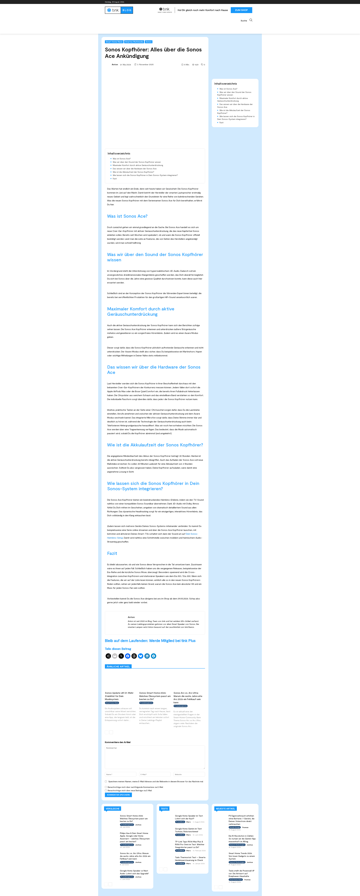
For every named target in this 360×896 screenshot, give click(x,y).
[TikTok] (249, 2)
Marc (188, 822)
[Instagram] (241, 2)
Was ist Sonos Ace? (122, 158)
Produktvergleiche (197, 660)
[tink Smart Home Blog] (130, 10)
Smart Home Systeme (145, 660)
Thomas (245, 827)
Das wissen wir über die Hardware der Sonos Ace (135, 168)
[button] (248, 20)
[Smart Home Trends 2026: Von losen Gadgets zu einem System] (220, 855)
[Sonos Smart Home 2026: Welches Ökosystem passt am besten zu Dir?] (155, 680)
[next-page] (111, 732)
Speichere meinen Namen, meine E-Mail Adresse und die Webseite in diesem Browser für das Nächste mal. (155, 781)
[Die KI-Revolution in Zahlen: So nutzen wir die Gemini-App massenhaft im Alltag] (220, 837)
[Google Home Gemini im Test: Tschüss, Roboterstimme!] (166, 831)
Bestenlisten (167, 662)
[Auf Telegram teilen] (153, 656)
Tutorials (181, 662)
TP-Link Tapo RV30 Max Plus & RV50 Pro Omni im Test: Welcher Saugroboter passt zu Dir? (189, 844)
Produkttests (179, 660)
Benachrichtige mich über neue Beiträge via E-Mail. (130, 790)
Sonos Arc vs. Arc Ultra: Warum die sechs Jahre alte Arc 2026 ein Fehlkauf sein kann (135, 856)
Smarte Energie (235, 827)
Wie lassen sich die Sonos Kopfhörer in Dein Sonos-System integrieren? (145, 175)
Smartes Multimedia (134, 41)
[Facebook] (237, 2)
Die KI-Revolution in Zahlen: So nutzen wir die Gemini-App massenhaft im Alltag (242, 838)
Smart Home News (114, 41)
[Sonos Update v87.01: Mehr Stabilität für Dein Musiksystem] (120, 680)
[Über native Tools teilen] (108, 656)
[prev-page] (106, 732)
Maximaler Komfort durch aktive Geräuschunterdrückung (138, 165)
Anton (115, 64)
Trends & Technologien (237, 845)
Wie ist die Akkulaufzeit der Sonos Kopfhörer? (133, 172)
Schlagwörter (126, 660)
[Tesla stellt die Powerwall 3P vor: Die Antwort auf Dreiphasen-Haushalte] (220, 872)
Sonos (149, 41)
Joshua (138, 825)
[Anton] (108, 64)
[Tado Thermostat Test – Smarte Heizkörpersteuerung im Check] (166, 860)
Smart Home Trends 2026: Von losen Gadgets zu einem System (242, 856)
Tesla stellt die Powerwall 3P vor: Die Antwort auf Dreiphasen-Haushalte (241, 873)
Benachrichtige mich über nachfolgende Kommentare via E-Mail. (135, 787)
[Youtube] (253, 2)
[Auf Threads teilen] (134, 656)
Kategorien (164, 660)
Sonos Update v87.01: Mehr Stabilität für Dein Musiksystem (119, 695)
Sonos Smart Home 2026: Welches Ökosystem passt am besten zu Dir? (155, 695)
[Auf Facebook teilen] (127, 656)
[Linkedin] (245, 2)
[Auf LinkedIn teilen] (147, 656)
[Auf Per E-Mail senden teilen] (114, 656)
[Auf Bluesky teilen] (140, 656)
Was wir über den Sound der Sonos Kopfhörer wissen (137, 162)
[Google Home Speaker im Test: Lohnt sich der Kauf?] (166, 818)
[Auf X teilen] (121, 656)
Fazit (115, 178)
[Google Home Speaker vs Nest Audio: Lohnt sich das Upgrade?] (111, 873)
